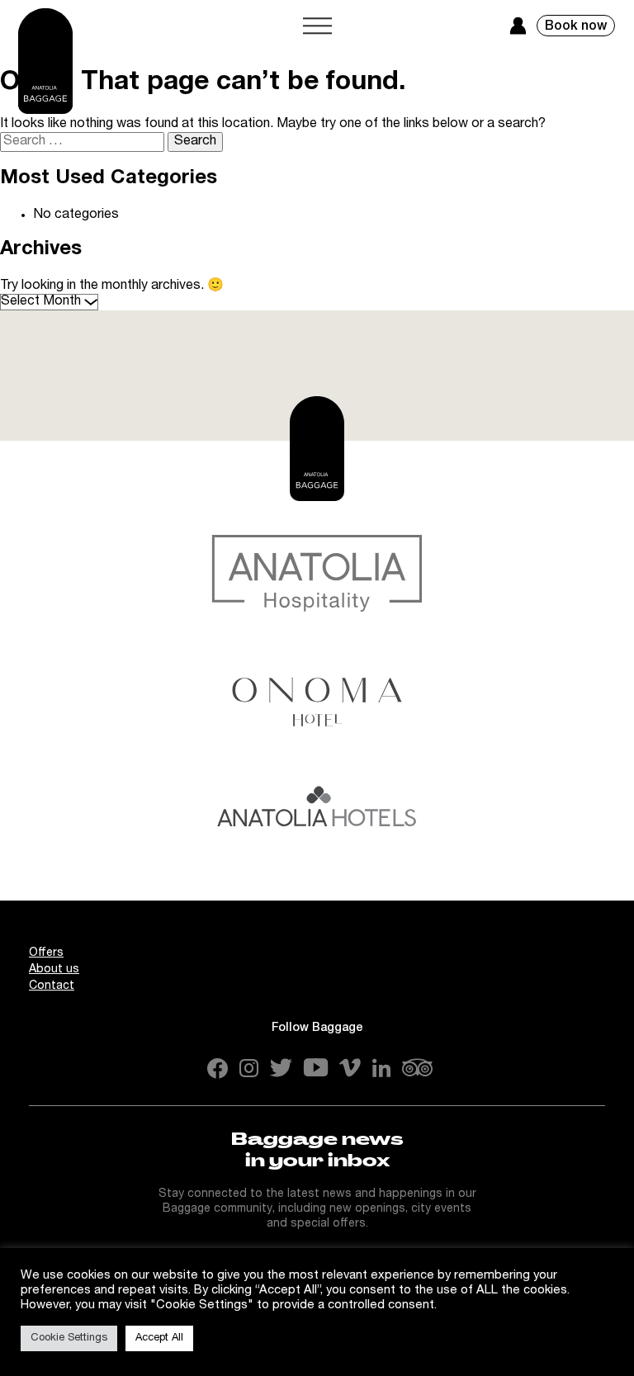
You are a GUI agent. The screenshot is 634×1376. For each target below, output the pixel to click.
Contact (51, 986)
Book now (576, 27)
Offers (46, 953)
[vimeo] (350, 1069)
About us (54, 970)
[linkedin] (381, 1069)
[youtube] (316, 1069)
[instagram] (248, 1070)
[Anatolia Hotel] (317, 821)
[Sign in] (518, 25)
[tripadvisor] (417, 1069)
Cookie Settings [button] (69, 1338)
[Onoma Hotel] (317, 697)
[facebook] (217, 1070)
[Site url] (45, 61)
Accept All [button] (159, 1338)
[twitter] (281, 1069)
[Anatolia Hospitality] (317, 572)
